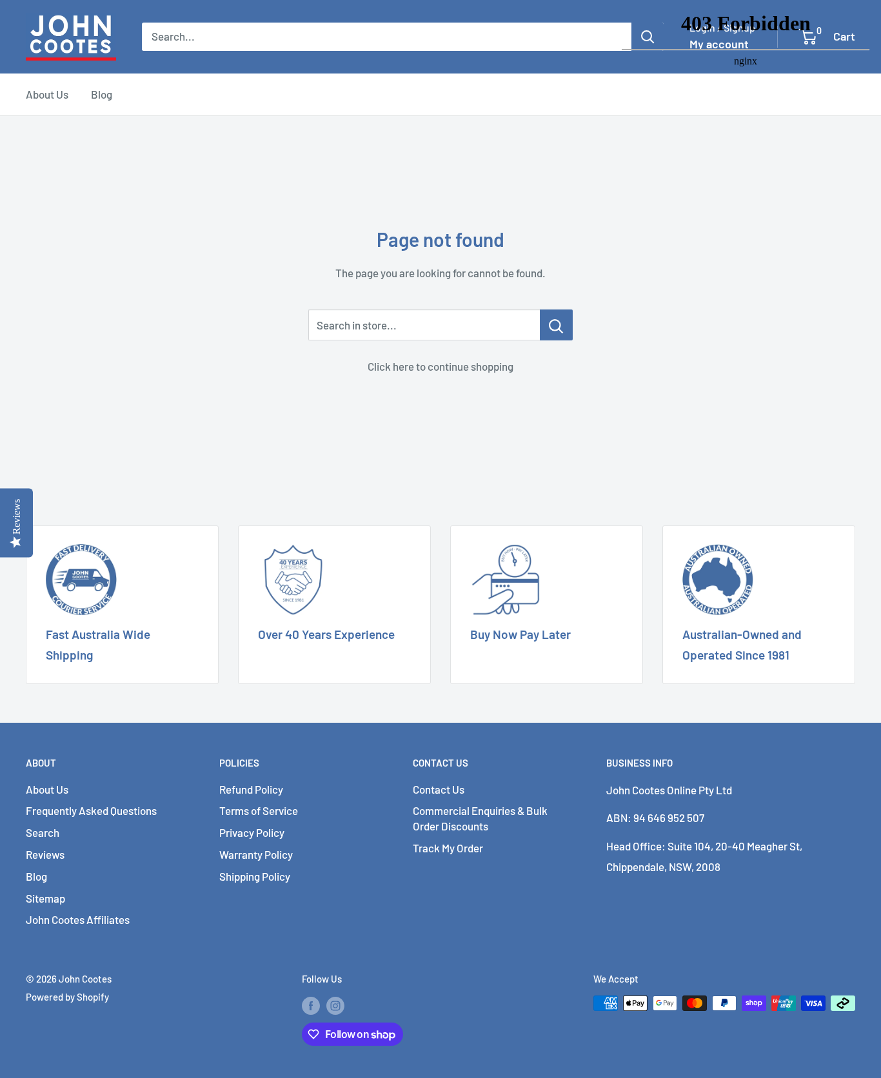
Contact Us (438, 789)
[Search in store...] (556, 324)
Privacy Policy (251, 832)
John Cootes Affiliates (78, 919)
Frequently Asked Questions (91, 810)
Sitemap (45, 898)
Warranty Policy (256, 854)
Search (42, 832)
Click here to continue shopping (440, 366)
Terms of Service (258, 810)
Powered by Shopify (67, 997)
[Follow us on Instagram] (335, 1005)
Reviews (45, 854)
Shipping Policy (254, 876)
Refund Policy (251, 789)
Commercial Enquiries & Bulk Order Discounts (480, 818)
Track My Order (448, 847)
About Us (47, 94)
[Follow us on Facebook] (311, 1005)
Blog (101, 94)
